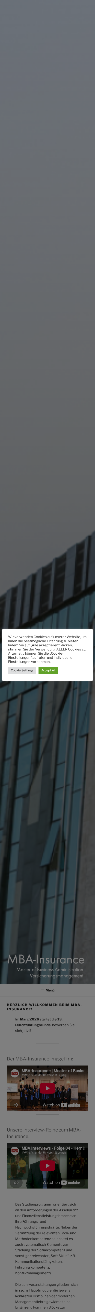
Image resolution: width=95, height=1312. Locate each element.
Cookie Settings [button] (22, 670)
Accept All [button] (48, 670)
